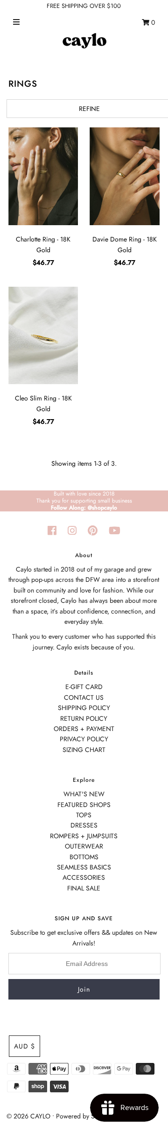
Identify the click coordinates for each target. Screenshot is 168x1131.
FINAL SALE (83, 888)
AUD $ (24, 1046)
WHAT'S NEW (84, 794)
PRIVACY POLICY (84, 739)
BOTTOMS (84, 857)
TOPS (83, 815)
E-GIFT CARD (84, 686)
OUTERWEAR (84, 846)
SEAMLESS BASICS (84, 867)
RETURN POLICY (83, 718)
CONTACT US (84, 697)
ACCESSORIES (84, 877)
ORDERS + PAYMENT (84, 728)
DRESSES (84, 825)
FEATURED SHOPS (84, 804)
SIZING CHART (84, 749)
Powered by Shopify (84, 1116)
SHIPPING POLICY (84, 707)
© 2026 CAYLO (28, 1116)
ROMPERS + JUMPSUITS (84, 836)
